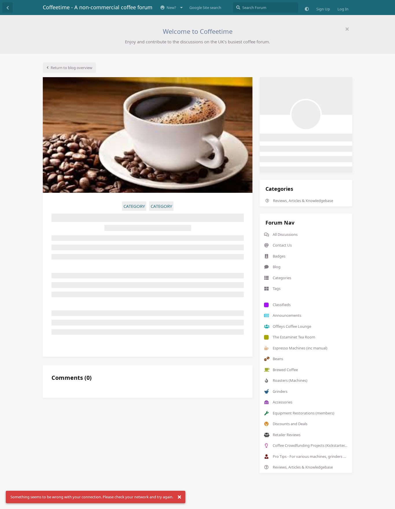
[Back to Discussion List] (7, 7)
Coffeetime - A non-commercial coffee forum (97, 7)
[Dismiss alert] (179, 497)
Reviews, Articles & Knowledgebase (303, 200)
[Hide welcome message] (347, 29)
